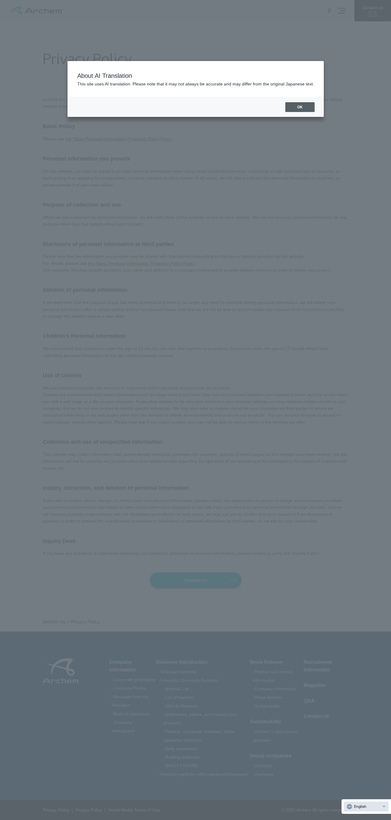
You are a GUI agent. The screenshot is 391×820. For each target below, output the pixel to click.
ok (300, 107)
